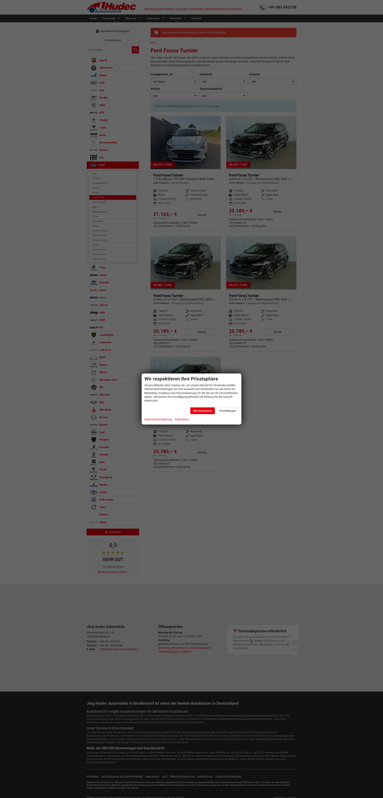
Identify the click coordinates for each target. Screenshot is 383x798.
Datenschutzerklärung (158, 419)
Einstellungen (227, 410)
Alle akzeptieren (202, 410)
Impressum (182, 419)
